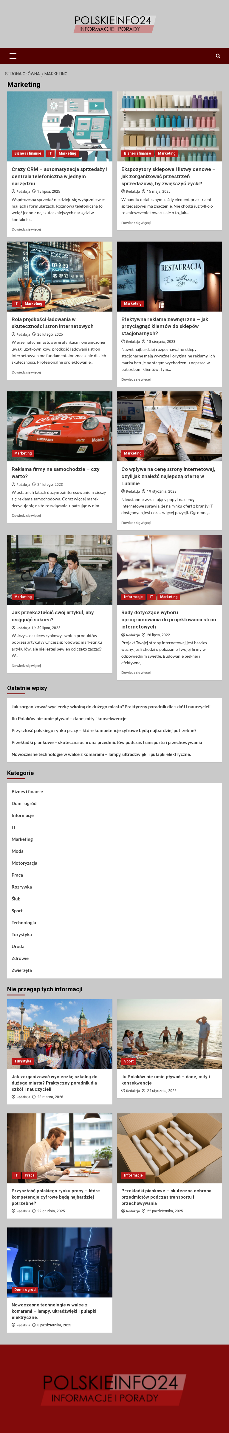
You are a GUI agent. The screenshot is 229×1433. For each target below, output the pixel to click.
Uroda (18, 946)
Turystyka (22, 934)
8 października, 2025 (54, 1325)
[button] (13, 55)
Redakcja (23, 191)
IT (50, 153)
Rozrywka (22, 886)
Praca (17, 874)
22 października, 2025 (165, 1211)
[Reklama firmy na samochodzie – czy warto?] (59, 426)
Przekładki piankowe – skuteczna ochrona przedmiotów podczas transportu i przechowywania (107, 742)
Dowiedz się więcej (26, 229)
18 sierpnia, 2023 (161, 342)
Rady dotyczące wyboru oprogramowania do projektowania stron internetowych (168, 619)
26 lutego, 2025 (50, 334)
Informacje (133, 597)
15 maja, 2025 (159, 191)
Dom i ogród (24, 803)
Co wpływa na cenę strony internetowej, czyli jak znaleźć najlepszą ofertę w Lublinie (168, 476)
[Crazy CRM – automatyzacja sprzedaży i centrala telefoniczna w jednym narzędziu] (59, 126)
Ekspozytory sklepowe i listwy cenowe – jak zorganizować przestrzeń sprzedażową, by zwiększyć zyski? (168, 176)
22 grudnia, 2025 (51, 1211)
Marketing (67, 153)
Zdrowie (20, 958)
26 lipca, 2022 (158, 635)
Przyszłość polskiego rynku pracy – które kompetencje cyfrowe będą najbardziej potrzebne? (104, 730)
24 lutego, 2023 (50, 485)
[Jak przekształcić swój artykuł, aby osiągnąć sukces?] (59, 570)
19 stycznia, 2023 (162, 491)
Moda (18, 851)
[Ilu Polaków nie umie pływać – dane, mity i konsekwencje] (169, 1034)
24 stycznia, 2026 (162, 1091)
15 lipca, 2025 (48, 191)
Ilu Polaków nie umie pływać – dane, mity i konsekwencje (69, 718)
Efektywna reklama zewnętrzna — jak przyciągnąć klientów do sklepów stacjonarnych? (164, 326)
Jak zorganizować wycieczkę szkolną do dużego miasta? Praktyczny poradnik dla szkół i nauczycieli (111, 706)
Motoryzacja (24, 863)
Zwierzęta (22, 970)
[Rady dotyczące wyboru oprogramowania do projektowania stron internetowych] (169, 570)
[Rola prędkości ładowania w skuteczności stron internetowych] (59, 277)
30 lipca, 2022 (48, 628)
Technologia (24, 922)
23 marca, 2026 (50, 1097)
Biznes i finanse (27, 153)
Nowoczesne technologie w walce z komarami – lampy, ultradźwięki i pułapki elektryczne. (101, 754)
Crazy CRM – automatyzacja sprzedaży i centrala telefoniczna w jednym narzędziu (59, 176)
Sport (17, 910)
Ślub (16, 898)
